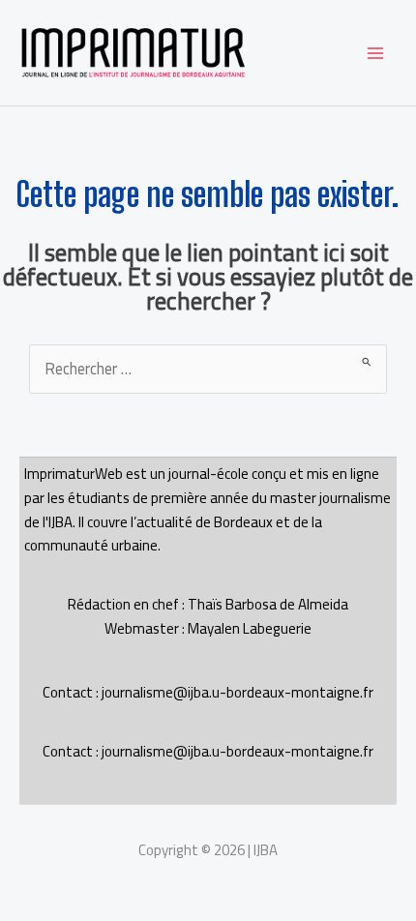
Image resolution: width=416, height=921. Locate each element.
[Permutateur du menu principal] (375, 52)
